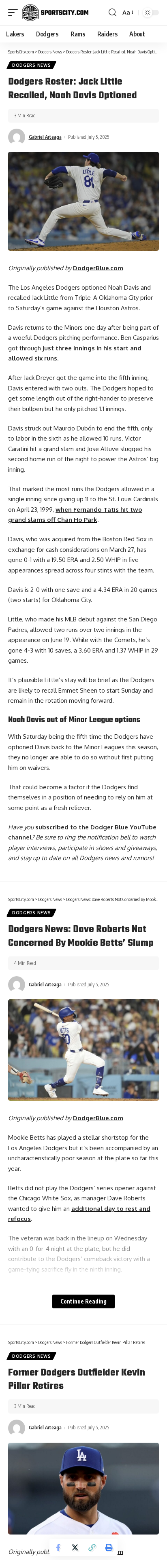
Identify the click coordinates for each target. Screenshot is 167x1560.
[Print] (109, 1547)
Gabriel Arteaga (45, 137)
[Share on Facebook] (57, 1547)
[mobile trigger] (15, 12)
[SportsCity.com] (55, 12)
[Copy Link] (92, 1547)
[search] (112, 12)
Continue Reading (83, 1301)
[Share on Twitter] (75, 1547)
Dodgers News (31, 65)
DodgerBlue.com (98, 268)
